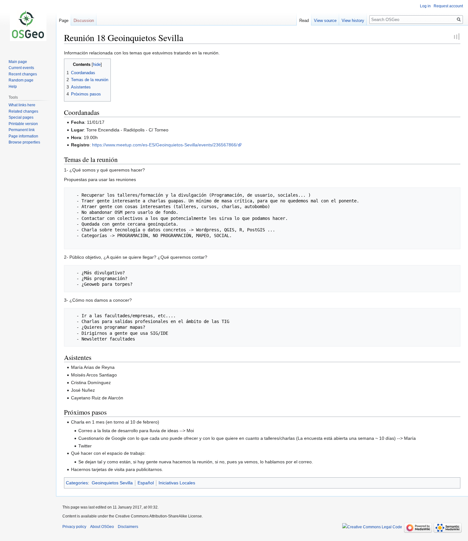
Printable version (23, 124)
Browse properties (24, 142)
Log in (425, 6)
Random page (21, 80)
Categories (77, 482)
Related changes (23, 111)
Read (304, 20)
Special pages (21, 117)
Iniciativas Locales (177, 482)
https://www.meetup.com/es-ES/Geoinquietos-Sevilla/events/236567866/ (165, 144)
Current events (21, 68)
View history (353, 20)
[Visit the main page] (28, 25)
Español (146, 482)
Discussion (84, 20)
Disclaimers (128, 526)
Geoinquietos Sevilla (112, 482)
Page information (23, 136)
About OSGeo (102, 526)
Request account (448, 6)
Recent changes (23, 74)
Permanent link (22, 130)
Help (13, 86)
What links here (22, 105)
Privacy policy (74, 526)
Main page (18, 62)
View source (325, 20)
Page (63, 20)
